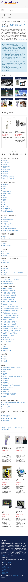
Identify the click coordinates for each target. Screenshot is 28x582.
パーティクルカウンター (8, 341)
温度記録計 (5, 164)
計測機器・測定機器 (6, 567)
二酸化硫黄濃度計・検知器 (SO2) (10, 310)
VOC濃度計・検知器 (7, 304)
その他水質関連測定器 (8, 211)
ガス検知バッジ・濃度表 (8, 335)
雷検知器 (5, 373)
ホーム (3, 566)
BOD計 (4, 202)
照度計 (4, 217)
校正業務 (4, 569)
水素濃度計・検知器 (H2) (8, 299)
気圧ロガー (5, 175)
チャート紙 (5, 408)
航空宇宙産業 (6, 420)
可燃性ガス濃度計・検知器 (9, 297)
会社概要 (4, 573)
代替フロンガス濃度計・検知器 (10, 333)
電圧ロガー (5, 268)
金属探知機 (5, 382)
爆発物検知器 (6, 389)
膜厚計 (4, 346)
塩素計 (4, 186)
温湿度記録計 (6, 173)
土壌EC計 (5, 361)
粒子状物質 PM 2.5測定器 (8, 339)
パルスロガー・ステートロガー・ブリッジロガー (14, 272)
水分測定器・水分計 (7, 369)
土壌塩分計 (5, 358)
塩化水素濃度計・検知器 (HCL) (10, 295)
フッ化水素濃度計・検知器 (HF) (10, 321)
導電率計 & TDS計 (7, 191)
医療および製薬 (6, 415)
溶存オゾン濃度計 (7, 193)
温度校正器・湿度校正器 (8, 177)
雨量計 (4, 371)
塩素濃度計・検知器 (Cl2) (8, 319)
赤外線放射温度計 (7, 166)
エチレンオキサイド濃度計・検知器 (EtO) (12, 308)
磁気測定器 (5, 380)
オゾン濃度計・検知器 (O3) (9, 290)
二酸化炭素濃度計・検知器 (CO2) (10, 293)
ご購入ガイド (5, 570)
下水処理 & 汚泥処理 (7, 210)
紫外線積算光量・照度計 (8, 219)
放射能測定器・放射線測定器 (9, 393)
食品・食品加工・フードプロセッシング (12, 418)
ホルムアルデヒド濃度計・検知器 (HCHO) (12, 330)
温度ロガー (5, 160)
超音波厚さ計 (6, 348)
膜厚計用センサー (7, 350)
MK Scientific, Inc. (16, 575)
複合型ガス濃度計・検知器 (9, 332)
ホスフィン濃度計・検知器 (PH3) (10, 324)
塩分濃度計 (5, 197)
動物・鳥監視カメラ (7, 281)
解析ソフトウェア (7, 406)
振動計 (4, 260)
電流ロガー (5, 270)
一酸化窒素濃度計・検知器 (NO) (10, 313)
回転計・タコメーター (8, 387)
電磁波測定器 (6, 378)
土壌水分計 (5, 360)
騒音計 (4, 243)
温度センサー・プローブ (8, 178)
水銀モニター (6, 303)
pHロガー (5, 190)
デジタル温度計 (6, 162)
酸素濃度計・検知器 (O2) (8, 288)
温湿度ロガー (6, 167)
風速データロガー (7, 238)
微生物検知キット (7, 208)
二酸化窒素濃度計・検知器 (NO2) (10, 317)
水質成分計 (5, 184)
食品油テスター (6, 391)
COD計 (4, 204)
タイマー (5, 396)
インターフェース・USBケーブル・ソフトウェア (14, 402)
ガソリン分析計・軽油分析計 (9, 394)
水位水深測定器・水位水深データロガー (12, 367)
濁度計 (4, 201)
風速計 (4, 236)
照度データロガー (7, 226)
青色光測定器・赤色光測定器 (9, 228)
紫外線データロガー (7, 223)
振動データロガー (7, 262)
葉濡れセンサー (6, 374)
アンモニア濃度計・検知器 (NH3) (10, 306)
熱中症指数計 (6, 171)
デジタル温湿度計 (7, 169)
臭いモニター (6, 337)
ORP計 (4, 195)
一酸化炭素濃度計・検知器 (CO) (10, 292)
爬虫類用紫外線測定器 (8, 283)
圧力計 (4, 251)
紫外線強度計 (6, 221)
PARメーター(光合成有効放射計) (10, 230)
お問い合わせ (21, 39)
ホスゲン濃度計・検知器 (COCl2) (10, 326)
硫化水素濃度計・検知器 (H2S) (10, 301)
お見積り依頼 (13, 25)
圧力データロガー (7, 253)
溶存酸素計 (5, 199)
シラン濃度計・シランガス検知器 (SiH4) (12, 328)
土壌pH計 (5, 356)
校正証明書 (5, 404)
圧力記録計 (5, 255)
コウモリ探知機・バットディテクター (11, 279)
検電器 (4, 274)
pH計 (4, 188)
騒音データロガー (7, 245)
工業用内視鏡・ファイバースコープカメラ (12, 384)
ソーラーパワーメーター (8, 224)
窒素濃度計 (5, 312)
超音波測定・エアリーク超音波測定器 (11, 385)
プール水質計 (6, 206)
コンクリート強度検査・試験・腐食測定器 (12, 376)
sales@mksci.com (7, 562)
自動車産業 (5, 417)
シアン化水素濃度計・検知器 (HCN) (11, 315)
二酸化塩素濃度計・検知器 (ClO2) (10, 323)
